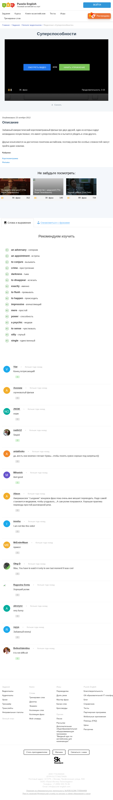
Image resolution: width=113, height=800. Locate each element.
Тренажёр (6, 704)
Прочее (60, 714)
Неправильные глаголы (12, 712)
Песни (59, 718)
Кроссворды (62, 708)
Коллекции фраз (36, 714)
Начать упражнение (74, 67)
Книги (31, 687)
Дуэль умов (62, 695)
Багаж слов (62, 704)
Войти (97, 4)
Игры (62, 13)
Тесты (53, 13)
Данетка (33, 702)
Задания (6, 13)
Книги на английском (35, 13)
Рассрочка (88, 729)
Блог (86, 700)
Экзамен (33, 706)
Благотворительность (93, 691)
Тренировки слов (12, 18)
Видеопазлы (7, 691)
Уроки (4, 700)
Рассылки (61, 723)
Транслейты (7, 708)
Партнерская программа (95, 712)
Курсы (18, 13)
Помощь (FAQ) (90, 721)
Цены (86, 725)
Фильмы (6, 162)
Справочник (89, 704)
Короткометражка (10, 158)
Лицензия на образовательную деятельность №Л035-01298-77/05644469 (56, 791)
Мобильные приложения (95, 716)
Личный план (8, 718)
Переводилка (62, 691)
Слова (32, 693)
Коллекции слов (36, 710)
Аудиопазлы (7, 695)
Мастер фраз (62, 700)
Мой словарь (35, 718)
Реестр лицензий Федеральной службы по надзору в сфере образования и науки (57, 794)
